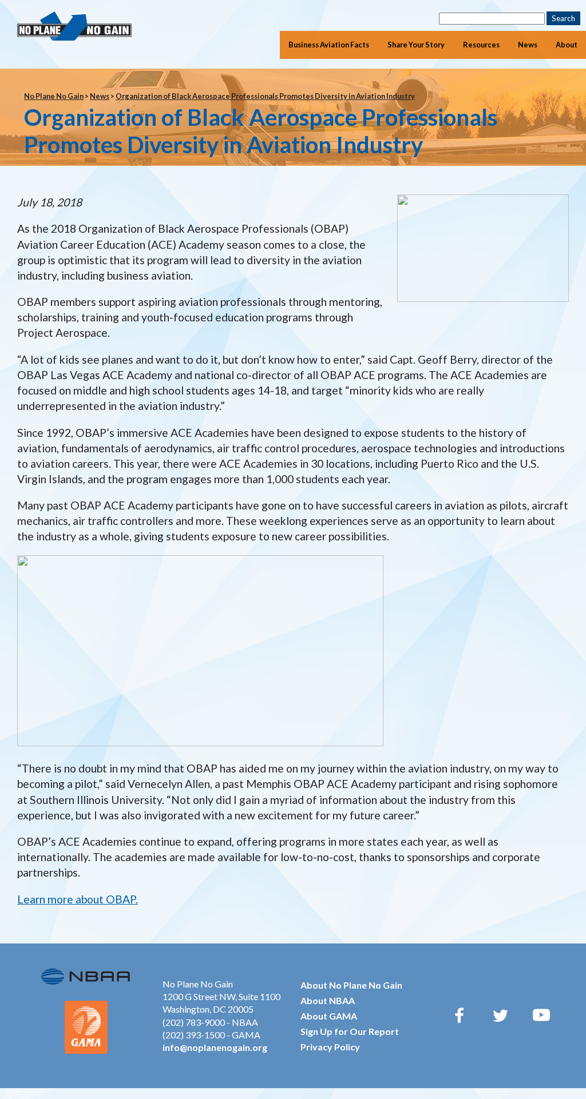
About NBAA (327, 1000)
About (566, 44)
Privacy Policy (330, 1046)
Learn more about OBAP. (77, 899)
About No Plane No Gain (351, 984)
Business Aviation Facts (328, 44)
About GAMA (328, 1015)
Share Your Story (416, 44)
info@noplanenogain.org (215, 1047)
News (527, 44)
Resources (481, 44)
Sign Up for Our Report (349, 1031)
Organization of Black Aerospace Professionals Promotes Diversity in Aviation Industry (265, 96)
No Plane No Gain (54, 96)
